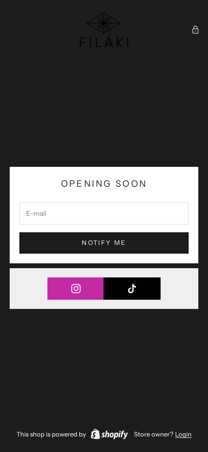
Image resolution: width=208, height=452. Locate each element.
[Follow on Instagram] (76, 288)
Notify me (104, 242)
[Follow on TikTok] (132, 288)
